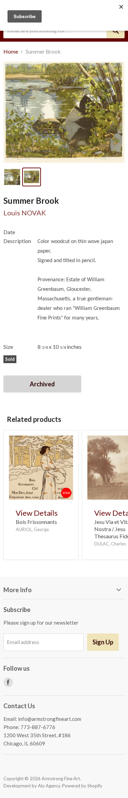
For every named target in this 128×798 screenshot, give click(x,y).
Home (10, 51)
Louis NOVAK (24, 213)
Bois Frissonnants (36, 521)
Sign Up (103, 642)
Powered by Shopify (82, 785)
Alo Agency (49, 785)
